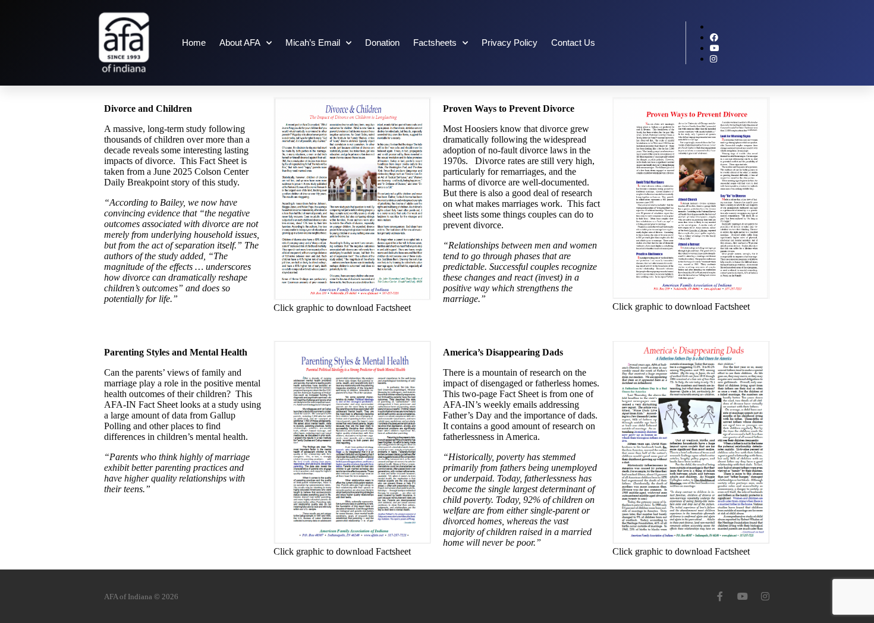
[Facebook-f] (720, 596)
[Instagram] (765, 596)
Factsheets (435, 42)
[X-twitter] (697, 596)
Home (194, 42)
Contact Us (573, 42)
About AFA (239, 42)
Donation (382, 42)
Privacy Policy (509, 42)
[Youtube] (742, 596)
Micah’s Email (312, 42)
